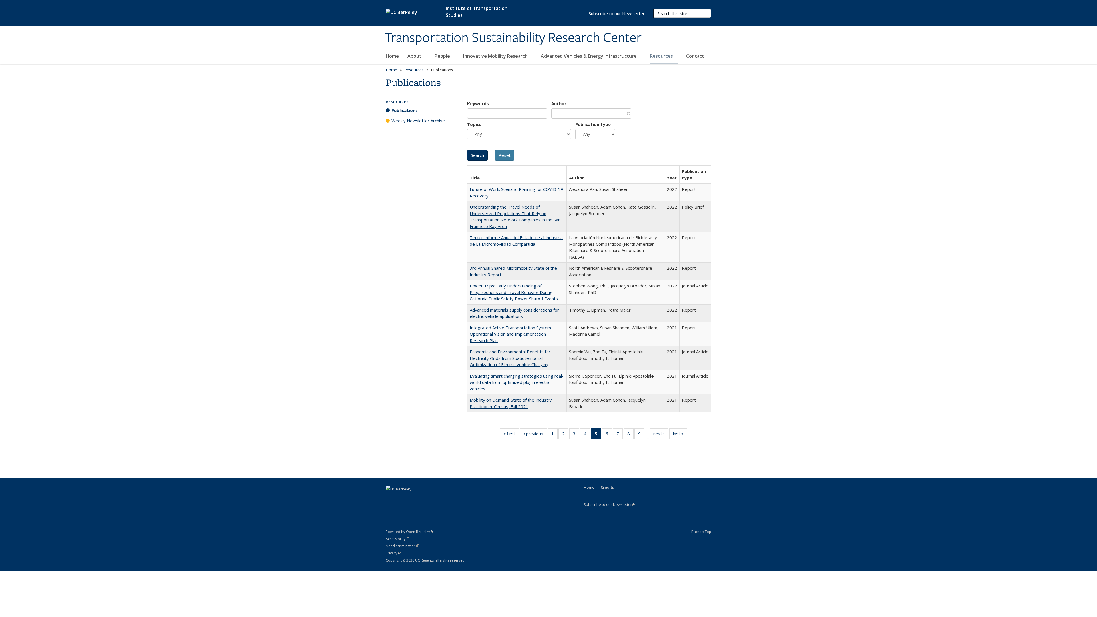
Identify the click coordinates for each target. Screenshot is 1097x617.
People (443, 56)
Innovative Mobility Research (496, 56)
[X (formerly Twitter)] (391, 499)
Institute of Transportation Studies (476, 11)
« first (511, 435)
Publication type (593, 124)
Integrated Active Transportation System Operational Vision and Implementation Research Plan (510, 334)
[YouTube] (413, 499)
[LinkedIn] (402, 499)
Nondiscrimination (402, 546)
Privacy (393, 553)
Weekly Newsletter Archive (418, 120)
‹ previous (535, 435)
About (415, 56)
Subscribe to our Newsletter (617, 13)
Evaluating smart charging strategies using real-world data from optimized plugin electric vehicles (517, 382)
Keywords (478, 103)
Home (392, 56)
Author (558, 103)
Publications (404, 110)
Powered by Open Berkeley (409, 531)
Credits (607, 487)
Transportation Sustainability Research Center (513, 38)
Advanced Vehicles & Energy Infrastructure (589, 56)
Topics (474, 124)
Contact (695, 56)
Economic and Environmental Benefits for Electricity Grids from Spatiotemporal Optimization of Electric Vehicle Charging (510, 358)
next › (660, 435)
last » (680, 435)
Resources (662, 56)
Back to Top (701, 531)
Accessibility (397, 538)
